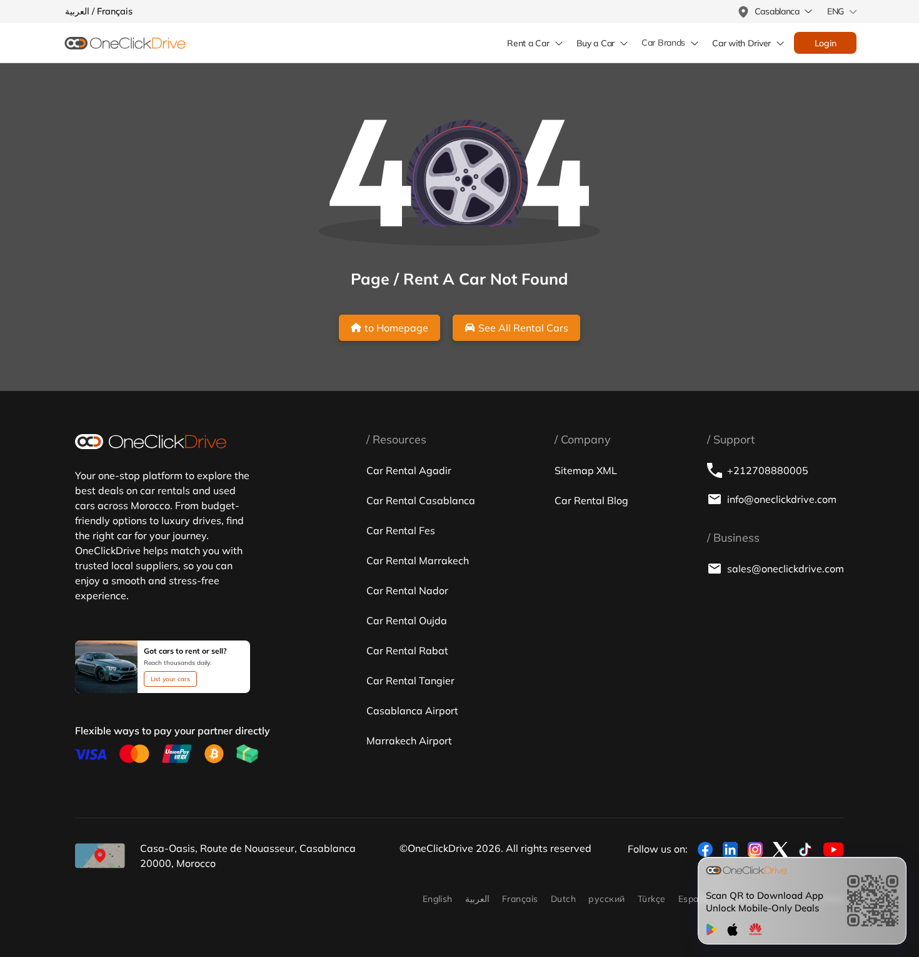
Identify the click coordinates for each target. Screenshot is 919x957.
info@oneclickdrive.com (781, 499)
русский (606, 898)
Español (694, 898)
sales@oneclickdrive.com (785, 568)
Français (520, 898)
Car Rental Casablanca (420, 500)
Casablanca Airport (412, 710)
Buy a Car (595, 43)
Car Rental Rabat (407, 650)
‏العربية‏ (477, 898)
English (438, 898)
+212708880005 (767, 470)
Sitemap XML (586, 470)
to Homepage (396, 328)
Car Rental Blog (591, 500)
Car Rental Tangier (410, 680)
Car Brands (663, 43)
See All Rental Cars (523, 328)
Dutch (563, 898)
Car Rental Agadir (408, 470)
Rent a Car (528, 43)
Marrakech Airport (409, 740)
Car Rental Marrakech (417, 560)
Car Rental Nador (407, 590)
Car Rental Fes (400, 530)
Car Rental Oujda (406, 620)
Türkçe (652, 898)
